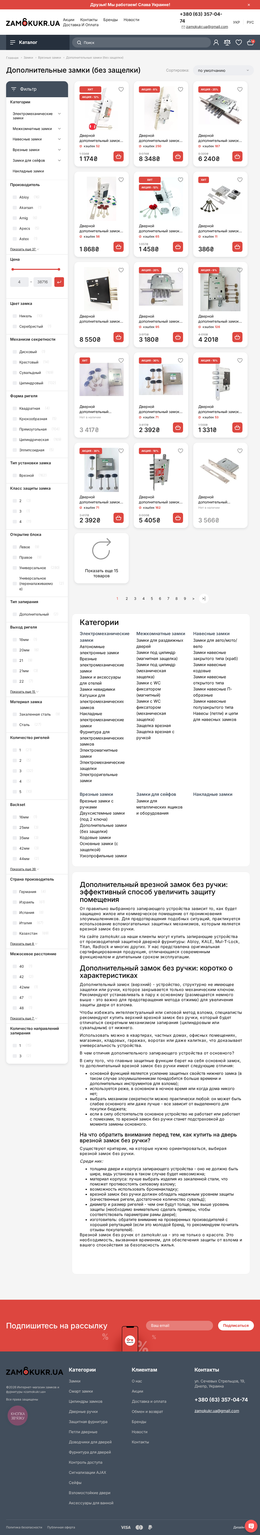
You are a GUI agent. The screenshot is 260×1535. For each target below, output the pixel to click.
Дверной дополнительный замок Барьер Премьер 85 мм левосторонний (100, 319)
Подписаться (236, 1325)
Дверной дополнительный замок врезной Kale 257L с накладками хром (159, 229)
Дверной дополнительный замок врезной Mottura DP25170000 (99, 229)
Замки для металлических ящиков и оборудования (159, 807)
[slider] (12, 269)
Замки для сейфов (29, 160)
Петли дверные (83, 1431)
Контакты (89, 19)
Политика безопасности (24, 1527)
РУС (250, 22)
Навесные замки (27, 139)
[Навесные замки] (59, 140)
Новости (131, 19)
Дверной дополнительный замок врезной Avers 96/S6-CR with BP (219, 229)
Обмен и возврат (147, 1411)
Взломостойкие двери (89, 1492)
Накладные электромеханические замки (102, 719)
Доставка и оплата (81, 24)
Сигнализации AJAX (87, 1472)
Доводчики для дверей (90, 1442)
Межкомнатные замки (32, 129)
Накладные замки (28, 171)
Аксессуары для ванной (91, 1502)
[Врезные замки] (59, 150)
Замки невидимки (97, 689)
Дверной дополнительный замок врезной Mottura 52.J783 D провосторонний (160, 138)
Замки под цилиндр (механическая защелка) (155, 670)
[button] (223, 70)
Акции (68, 19)
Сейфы (75, 1482)
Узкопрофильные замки (103, 855)
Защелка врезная (153, 725)
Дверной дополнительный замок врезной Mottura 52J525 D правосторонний (219, 138)
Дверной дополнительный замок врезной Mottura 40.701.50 (99, 500)
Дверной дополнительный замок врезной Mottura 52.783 (219, 319)
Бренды (110, 19)
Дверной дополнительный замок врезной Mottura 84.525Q (161, 500)
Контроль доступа (85, 1462)
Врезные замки (49, 57)
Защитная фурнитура (88, 1421)
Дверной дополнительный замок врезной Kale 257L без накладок (99, 138)
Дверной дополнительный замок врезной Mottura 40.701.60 (159, 409)
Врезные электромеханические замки (102, 664)
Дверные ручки (83, 1411)
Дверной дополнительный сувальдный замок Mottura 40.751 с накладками (214, 500)
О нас (137, 1381)
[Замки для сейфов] (59, 161)
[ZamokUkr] (36, 1371)
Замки (28, 57)
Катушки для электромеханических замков (102, 701)
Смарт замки (81, 1391)
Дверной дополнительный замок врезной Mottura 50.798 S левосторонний (159, 319)
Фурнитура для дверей (90, 1452)
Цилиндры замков (85, 1401)
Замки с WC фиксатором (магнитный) (148, 689)
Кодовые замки (95, 837)
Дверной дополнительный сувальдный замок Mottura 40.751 (95, 409)
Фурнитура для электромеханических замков (102, 738)
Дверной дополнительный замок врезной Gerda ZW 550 (218, 409)
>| (204, 598)
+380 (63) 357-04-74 (201, 17)
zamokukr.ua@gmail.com (216, 1410)
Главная (12, 57)
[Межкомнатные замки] (59, 129)
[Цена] (59, 282)
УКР (236, 22)
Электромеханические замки (33, 116)
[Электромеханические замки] (59, 117)
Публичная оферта (61, 1527)
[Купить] (118, 156)
